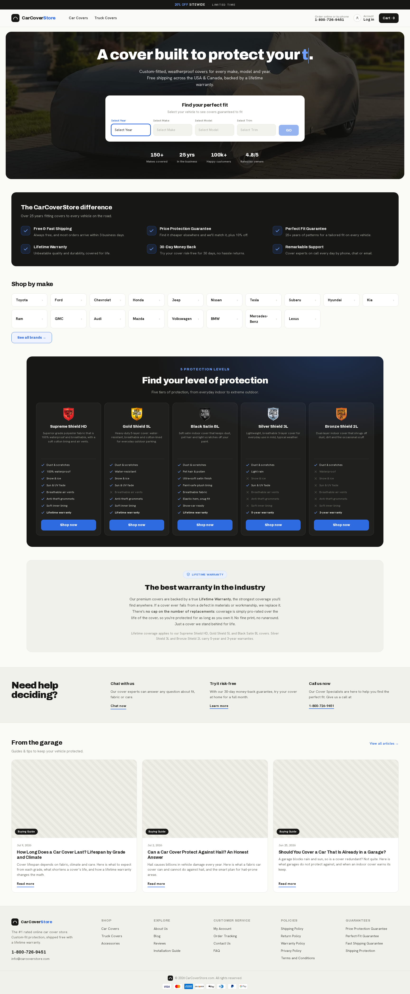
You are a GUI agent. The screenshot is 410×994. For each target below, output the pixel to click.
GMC (68, 318)
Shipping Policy (292, 929)
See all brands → (31, 337)
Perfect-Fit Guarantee (362, 936)
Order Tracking (225, 936)
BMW (224, 318)
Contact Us (222, 943)
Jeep (185, 300)
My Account (222, 929)
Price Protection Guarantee (366, 929)
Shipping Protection (360, 951)
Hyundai (341, 300)
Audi (107, 318)
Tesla (263, 300)
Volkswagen (185, 318)
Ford (68, 300)
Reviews (160, 943)
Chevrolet (107, 300)
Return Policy (291, 936)
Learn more (219, 705)
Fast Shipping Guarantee (364, 943)
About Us (161, 929)
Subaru (302, 300)
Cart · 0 (389, 18)
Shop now (68, 525)
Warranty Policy (293, 943)
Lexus (302, 318)
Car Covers (78, 18)
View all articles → (384, 743)
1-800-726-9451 (321, 705)
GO (289, 130)
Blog (157, 936)
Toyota (29, 300)
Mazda (146, 318)
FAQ (217, 951)
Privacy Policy (291, 951)
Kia (380, 300)
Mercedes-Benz (263, 319)
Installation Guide (167, 951)
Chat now (118, 705)
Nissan (224, 300)
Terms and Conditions (298, 958)
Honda (146, 300)
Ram (29, 318)
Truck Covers (105, 18)
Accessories (110, 943)
